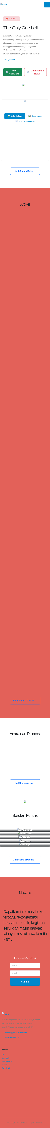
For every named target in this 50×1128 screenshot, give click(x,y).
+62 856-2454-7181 (12, 1037)
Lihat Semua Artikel (23, 700)
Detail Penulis (24, 831)
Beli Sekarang (14, 72)
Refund (4, 1065)
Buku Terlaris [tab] (16, 116)
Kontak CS (6, 1068)
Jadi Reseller (7, 1061)
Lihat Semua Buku (37, 72)
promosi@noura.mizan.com (16, 1033)
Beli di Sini (25, 153)
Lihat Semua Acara (23, 783)
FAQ (3, 1055)
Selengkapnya (9, 59)
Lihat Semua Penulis (23, 860)
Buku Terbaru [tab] (36, 116)
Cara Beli (5, 1058)
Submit (25, 982)
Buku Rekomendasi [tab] (26, 121)
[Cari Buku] (2, 1071)
